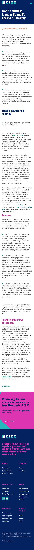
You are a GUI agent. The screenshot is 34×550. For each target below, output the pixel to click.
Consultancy (6, 513)
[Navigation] (31, 3)
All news (7, 386)
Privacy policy (24, 489)
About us (23, 463)
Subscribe (9, 421)
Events (21, 518)
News (21, 521)
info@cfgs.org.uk (8, 494)
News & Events (7, 474)
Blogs (21, 515)
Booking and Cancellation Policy (23, 497)
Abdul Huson (6, 377)
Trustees (22, 471)
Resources (5, 468)
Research (5, 521)
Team (21, 468)
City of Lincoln (18, 135)
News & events (22, 509)
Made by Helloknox (8, 541)
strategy (20, 205)
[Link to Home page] (9, 5)
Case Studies (7, 471)
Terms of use (24, 492)
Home (5, 463)
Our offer (6, 508)
